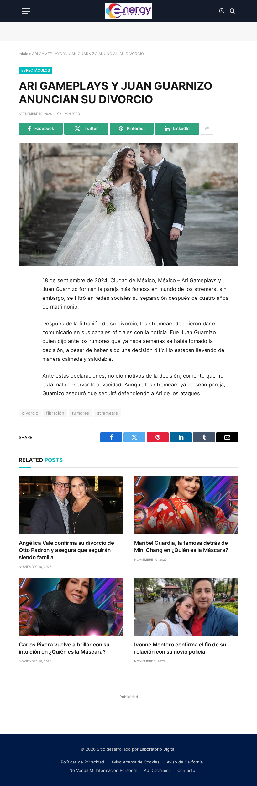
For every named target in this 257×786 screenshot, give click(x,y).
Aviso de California (185, 761)
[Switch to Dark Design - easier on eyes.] (222, 11)
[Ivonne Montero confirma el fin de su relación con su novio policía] (186, 607)
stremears (107, 413)
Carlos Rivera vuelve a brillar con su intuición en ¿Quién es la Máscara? (64, 648)
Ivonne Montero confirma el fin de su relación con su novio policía (180, 648)
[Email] (26, 354)
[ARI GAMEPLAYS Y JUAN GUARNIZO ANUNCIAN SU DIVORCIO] (128, 204)
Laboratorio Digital (157, 749)
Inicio (23, 53)
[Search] (231, 11)
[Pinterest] (26, 340)
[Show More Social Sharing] (207, 129)
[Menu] (26, 11)
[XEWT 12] (128, 11)
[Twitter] (26, 311)
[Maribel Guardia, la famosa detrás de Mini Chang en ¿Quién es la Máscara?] (186, 505)
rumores (80, 413)
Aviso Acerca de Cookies (135, 761)
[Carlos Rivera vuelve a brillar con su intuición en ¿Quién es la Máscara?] (71, 607)
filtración (55, 413)
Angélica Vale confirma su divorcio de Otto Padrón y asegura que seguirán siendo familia (66, 550)
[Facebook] (26, 297)
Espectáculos (35, 70)
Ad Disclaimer (157, 770)
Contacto (186, 770)
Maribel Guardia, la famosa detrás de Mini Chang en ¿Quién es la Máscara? (181, 546)
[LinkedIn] (26, 326)
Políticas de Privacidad (82, 761)
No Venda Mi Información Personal (103, 770)
